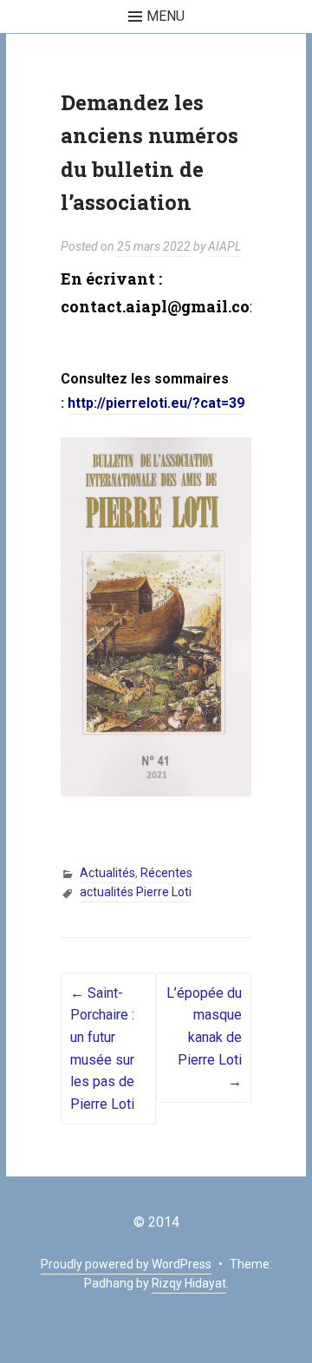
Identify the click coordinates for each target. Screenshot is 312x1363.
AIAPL (224, 246)
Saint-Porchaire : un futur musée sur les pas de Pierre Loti (102, 1048)
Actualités (107, 873)
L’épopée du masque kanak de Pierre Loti (204, 1037)
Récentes (166, 873)
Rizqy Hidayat (189, 1283)
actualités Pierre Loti (136, 892)
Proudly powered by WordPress (126, 1264)
